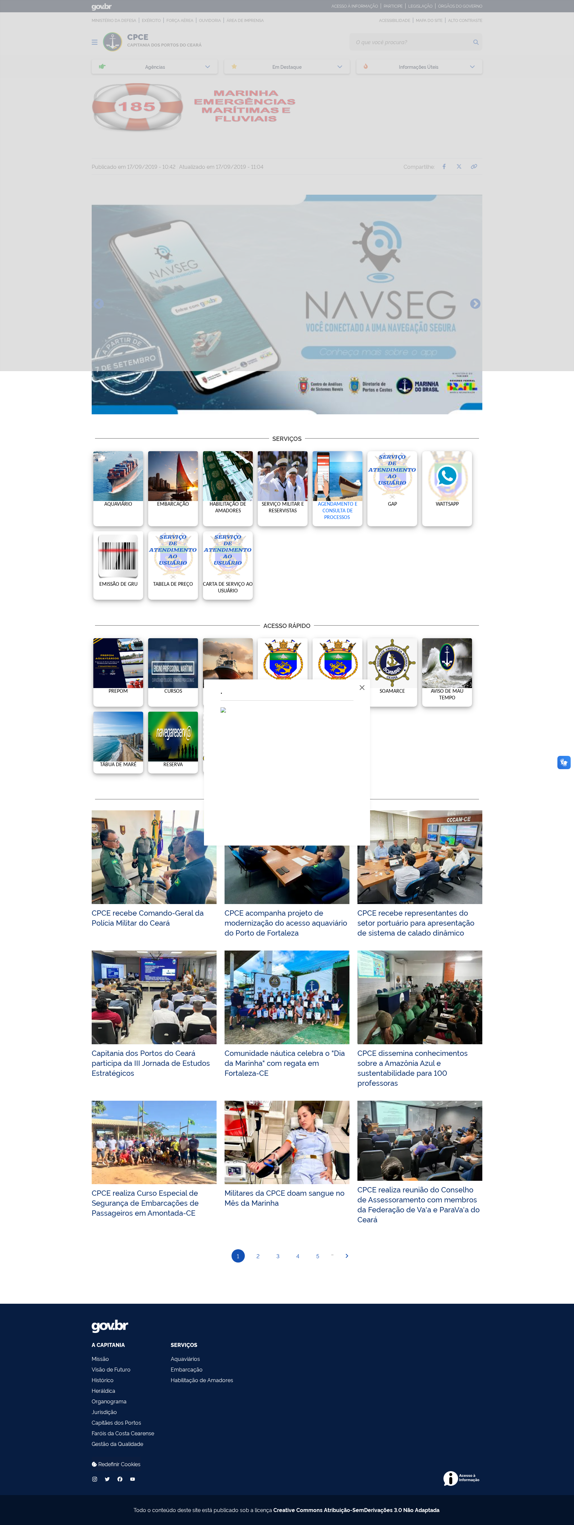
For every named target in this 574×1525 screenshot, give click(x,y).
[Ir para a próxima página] (346, 1256)
